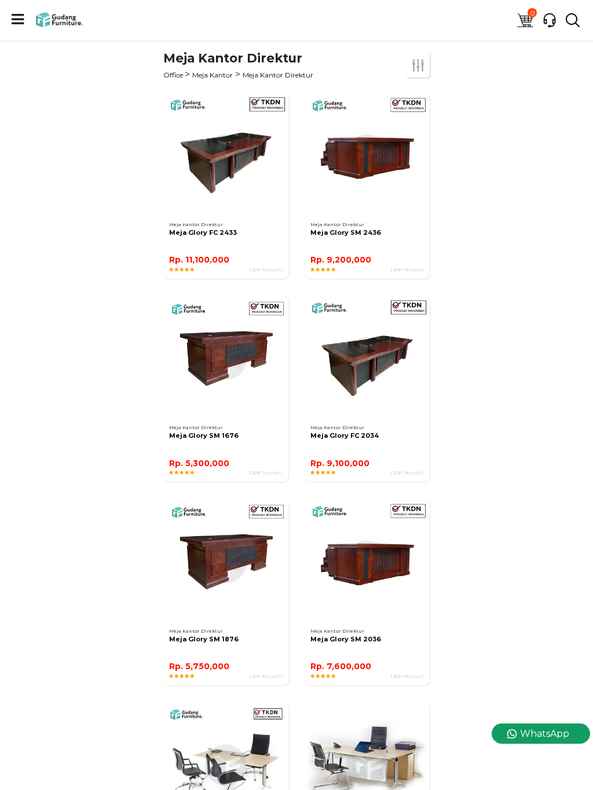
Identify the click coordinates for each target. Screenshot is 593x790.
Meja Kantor (212, 75)
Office (174, 75)
